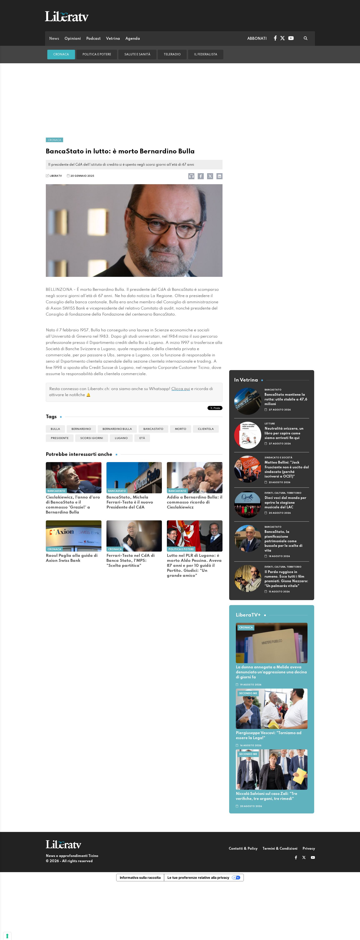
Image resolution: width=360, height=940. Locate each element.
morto (180, 429)
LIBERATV (56, 176)
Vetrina (113, 39)
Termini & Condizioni (280, 848)
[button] (296, 858)
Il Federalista (205, 54)
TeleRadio (172, 54)
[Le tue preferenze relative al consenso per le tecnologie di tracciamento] (7, 936)
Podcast (93, 39)
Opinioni (73, 39)
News (54, 39)
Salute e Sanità (137, 54)
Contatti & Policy (243, 848)
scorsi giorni (91, 438)
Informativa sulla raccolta (140, 877)
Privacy (308, 848)
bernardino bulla (117, 429)
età (142, 438)
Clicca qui (180, 389)
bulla (55, 429)
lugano (121, 438)
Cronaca (61, 54)
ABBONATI (257, 39)
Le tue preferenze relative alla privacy (198, 877)
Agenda (132, 39)
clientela (206, 429)
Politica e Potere (96, 54)
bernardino (81, 429)
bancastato (153, 429)
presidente (60, 438)
